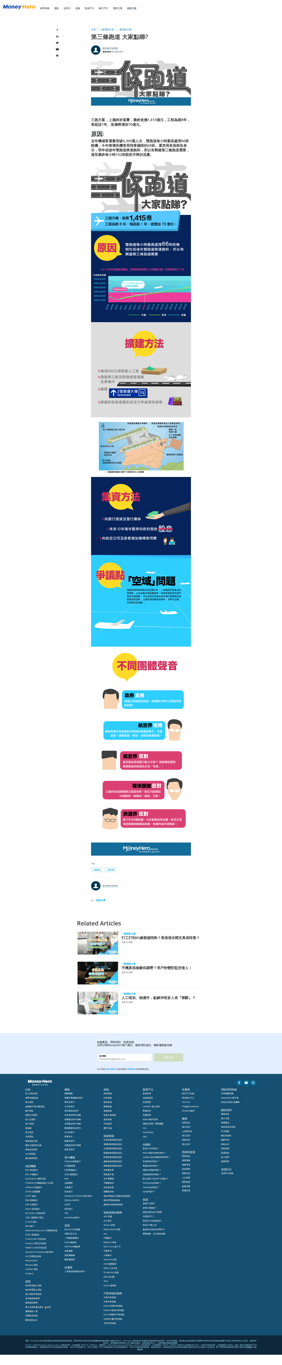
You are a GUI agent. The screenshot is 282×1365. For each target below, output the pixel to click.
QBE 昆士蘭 (109, 1276)
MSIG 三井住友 (111, 1268)
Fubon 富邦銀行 (32, 1208)
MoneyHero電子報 (230, 1097)
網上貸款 (29, 1102)
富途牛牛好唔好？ (151, 1148)
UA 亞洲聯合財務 (33, 1256)
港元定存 (186, 1126)
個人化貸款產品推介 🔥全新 (38, 1307)
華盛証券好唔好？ (151, 1165)
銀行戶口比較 (188, 1093)
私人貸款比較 (31, 1093)
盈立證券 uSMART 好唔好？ (156, 1178)
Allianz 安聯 (109, 1225)
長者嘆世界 (109, 1170)
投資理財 (186, 1169)
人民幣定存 (187, 1131)
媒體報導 (225, 1161)
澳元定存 (186, 1144)
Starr (106, 1281)
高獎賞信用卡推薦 (72, 1145)
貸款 (56, 8)
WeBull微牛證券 (150, 1119)
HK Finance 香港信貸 (35, 1213)
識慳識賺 (186, 1160)
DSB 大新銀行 (31, 1204)
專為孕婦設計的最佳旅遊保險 (117, 1196)
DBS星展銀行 (70, 1170)
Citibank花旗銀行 (72, 1161)
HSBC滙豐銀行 (71, 1174)
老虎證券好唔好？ (151, 1161)
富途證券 (147, 1093)
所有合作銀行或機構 (230, 1102)
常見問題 (225, 1131)
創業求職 (186, 1186)
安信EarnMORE (71, 1200)
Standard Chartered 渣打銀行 (39, 1252)
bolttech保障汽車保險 (114, 1310)
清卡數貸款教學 (32, 1298)
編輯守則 (225, 1139)
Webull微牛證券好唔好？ (154, 1152)
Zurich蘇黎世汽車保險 (114, 1314)
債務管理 (186, 1164)
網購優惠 (68, 1093)
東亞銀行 (68, 1208)
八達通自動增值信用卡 (74, 1271)
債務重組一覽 (31, 1311)
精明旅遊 (186, 1181)
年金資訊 (108, 1123)
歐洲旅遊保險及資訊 (113, 1157)
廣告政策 (225, 1148)
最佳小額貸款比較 (33, 1145)
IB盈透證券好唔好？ (152, 1174)
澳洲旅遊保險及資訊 (113, 1165)
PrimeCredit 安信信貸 (35, 1239)
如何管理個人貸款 (33, 1289)
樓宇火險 (108, 1128)
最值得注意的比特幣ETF (154, 1229)
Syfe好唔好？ (149, 1191)
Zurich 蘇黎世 (110, 1285)
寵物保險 (108, 1110)
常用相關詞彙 (227, 1093)
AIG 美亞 (108, 1220)
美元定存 (186, 1135)
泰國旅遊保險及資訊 (113, 1144)
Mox (66, 1178)
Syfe (145, 1136)
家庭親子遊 (109, 1174)
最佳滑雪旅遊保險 (112, 1200)
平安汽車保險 (110, 1323)
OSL (145, 1128)
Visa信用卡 (69, 1132)
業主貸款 (29, 1132)
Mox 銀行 (29, 1226)
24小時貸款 (30, 1153)
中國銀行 (108, 1237)
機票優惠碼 (69, 1259)
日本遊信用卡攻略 (72, 1115)
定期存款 (186, 1122)
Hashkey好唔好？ (151, 1187)
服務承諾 (225, 1114)
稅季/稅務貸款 (31, 1097)
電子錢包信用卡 (71, 1110)
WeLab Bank (31, 1260)
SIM (66, 1213)
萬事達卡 (68, 1136)
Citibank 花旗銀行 (33, 1187)
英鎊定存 (186, 1139)
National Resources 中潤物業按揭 (41, 1230)
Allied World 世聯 (112, 1229)
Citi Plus (186, 1102)
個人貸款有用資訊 (33, 1294)
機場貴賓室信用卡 (72, 1128)
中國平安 (108, 1250)
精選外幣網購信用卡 (73, 1097)
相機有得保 (109, 1191)
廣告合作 (225, 1144)
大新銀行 (68, 1187)
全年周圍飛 (109, 1178)
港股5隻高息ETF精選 (152, 1212)
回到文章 (100, 900)
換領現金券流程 (228, 1126)
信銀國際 (68, 1182)
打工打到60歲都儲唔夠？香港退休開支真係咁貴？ (161, 937)
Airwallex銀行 (188, 1110)
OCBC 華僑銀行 (32, 1234)
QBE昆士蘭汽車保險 (113, 1318)
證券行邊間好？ (150, 1207)
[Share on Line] (57, 56)
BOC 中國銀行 (31, 1174)
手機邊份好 (109, 1182)
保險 (77, 8)
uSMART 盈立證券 (151, 1106)
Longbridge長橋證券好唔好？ (156, 1157)
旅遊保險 (108, 1093)
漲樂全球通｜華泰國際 (153, 1123)
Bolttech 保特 (110, 1242)
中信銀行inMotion (190, 1106)
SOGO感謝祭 (70, 1242)
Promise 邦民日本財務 (35, 1243)
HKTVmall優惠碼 (72, 1246)
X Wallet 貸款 (31, 1269)
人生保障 (186, 1177)
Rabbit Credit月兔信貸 (36, 1247)
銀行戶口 (103, 8)
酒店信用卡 (69, 1149)
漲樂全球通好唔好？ (152, 1170)
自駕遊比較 (109, 1187)
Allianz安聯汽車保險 (113, 1305)
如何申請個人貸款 (33, 1285)
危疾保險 (108, 1119)
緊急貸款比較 (31, 1141)
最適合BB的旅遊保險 (113, 1204)
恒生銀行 (68, 1191)
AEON (67, 1204)
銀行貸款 (29, 1110)
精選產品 (225, 1122)
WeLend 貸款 (31, 1264)
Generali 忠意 (110, 1259)
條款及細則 (226, 1135)
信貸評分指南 (227, 1173)
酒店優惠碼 (69, 1255)
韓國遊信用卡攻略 (72, 1119)
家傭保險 (108, 1106)
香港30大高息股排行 (152, 1220)
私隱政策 (225, 1152)
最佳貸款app (31, 1319)
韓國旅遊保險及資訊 (113, 1152)
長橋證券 (147, 1115)
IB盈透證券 (148, 1097)
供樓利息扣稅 (31, 1315)
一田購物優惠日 (71, 1237)
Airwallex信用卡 (72, 1217)
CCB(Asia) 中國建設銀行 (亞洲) (39, 1182)
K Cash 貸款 (31, 1221)
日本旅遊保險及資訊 (113, 1139)
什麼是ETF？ (148, 1216)
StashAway (148, 1132)
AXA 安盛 (108, 1216)
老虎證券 (147, 1102)
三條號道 (96, 870)
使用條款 (248, 1347)
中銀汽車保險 (110, 1301)
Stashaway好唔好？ (152, 1182)
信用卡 (67, 8)
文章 (93, 29)
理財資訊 (186, 1156)
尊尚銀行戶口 (188, 1097)
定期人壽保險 (110, 1115)
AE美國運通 (69, 1165)
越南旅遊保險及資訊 (113, 1161)
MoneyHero (110, 48)
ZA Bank (29, 1273)
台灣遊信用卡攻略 (72, 1123)
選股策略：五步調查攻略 (154, 1233)
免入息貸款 (30, 1119)
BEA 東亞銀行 (31, 1170)
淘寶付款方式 (70, 1233)
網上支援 (225, 1118)
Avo (105, 1233)
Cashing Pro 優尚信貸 (35, 1178)
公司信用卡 (69, 1106)
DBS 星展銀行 (31, 1200)
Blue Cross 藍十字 (112, 1246)
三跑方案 (110, 870)
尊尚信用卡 (69, 1102)
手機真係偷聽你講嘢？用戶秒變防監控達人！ (157, 967)
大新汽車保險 (110, 1297)
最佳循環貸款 (31, 1158)
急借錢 (28, 1128)
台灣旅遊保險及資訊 (113, 1148)
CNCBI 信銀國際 (32, 1191)
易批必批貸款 (31, 1149)
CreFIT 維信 (30, 1196)
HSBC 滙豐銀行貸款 (34, 1217)
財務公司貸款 (31, 1115)
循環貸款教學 (31, 1302)
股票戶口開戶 (149, 1203)
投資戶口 (89, 8)
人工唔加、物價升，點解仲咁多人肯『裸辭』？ (159, 997)
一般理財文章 (107, 29)
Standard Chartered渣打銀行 (78, 1196)
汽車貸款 (29, 1136)
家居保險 (108, 1102)
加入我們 (225, 1157)
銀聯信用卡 (69, 1141)
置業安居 (186, 1173)
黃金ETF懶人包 (149, 1225)
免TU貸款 (29, 1123)
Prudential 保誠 (111, 1272)
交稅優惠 (68, 1250)
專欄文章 (186, 1190)
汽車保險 (108, 1097)
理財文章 (117, 8)
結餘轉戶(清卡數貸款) (35, 1106)
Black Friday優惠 (72, 1229)
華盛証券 (147, 1110)
